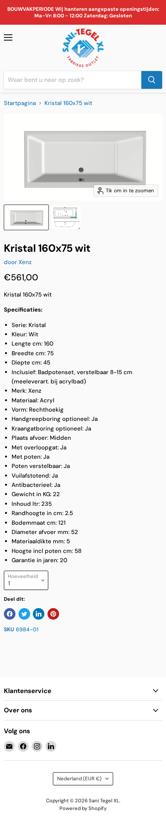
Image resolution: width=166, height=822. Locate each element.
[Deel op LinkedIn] (38, 614)
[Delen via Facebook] (9, 614)
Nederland (79, 778)
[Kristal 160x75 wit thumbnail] (26, 217)
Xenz (25, 262)
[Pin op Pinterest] (53, 614)
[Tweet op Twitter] (24, 614)
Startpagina (20, 103)
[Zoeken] (151, 80)
